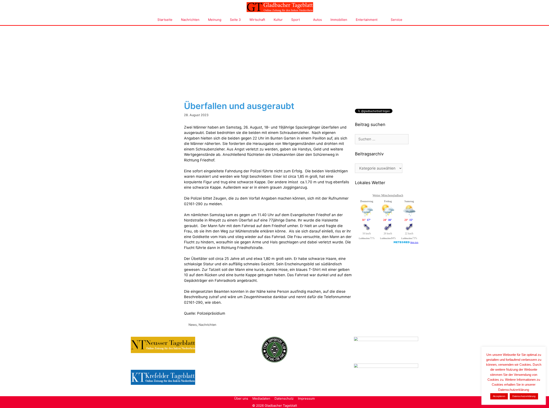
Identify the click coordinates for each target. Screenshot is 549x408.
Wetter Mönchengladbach (388, 195)
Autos (317, 20)
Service (396, 20)
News (193, 324)
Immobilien (338, 20)
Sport (295, 20)
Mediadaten (261, 398)
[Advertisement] (274, 58)
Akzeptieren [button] (499, 396)
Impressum (306, 398)
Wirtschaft (257, 20)
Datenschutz (284, 398)
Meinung (214, 20)
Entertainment (366, 20)
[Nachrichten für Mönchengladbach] (280, 7)
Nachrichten (190, 20)
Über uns (241, 398)
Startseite (164, 20)
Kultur (278, 20)
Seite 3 (235, 20)
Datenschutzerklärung (523, 396)
